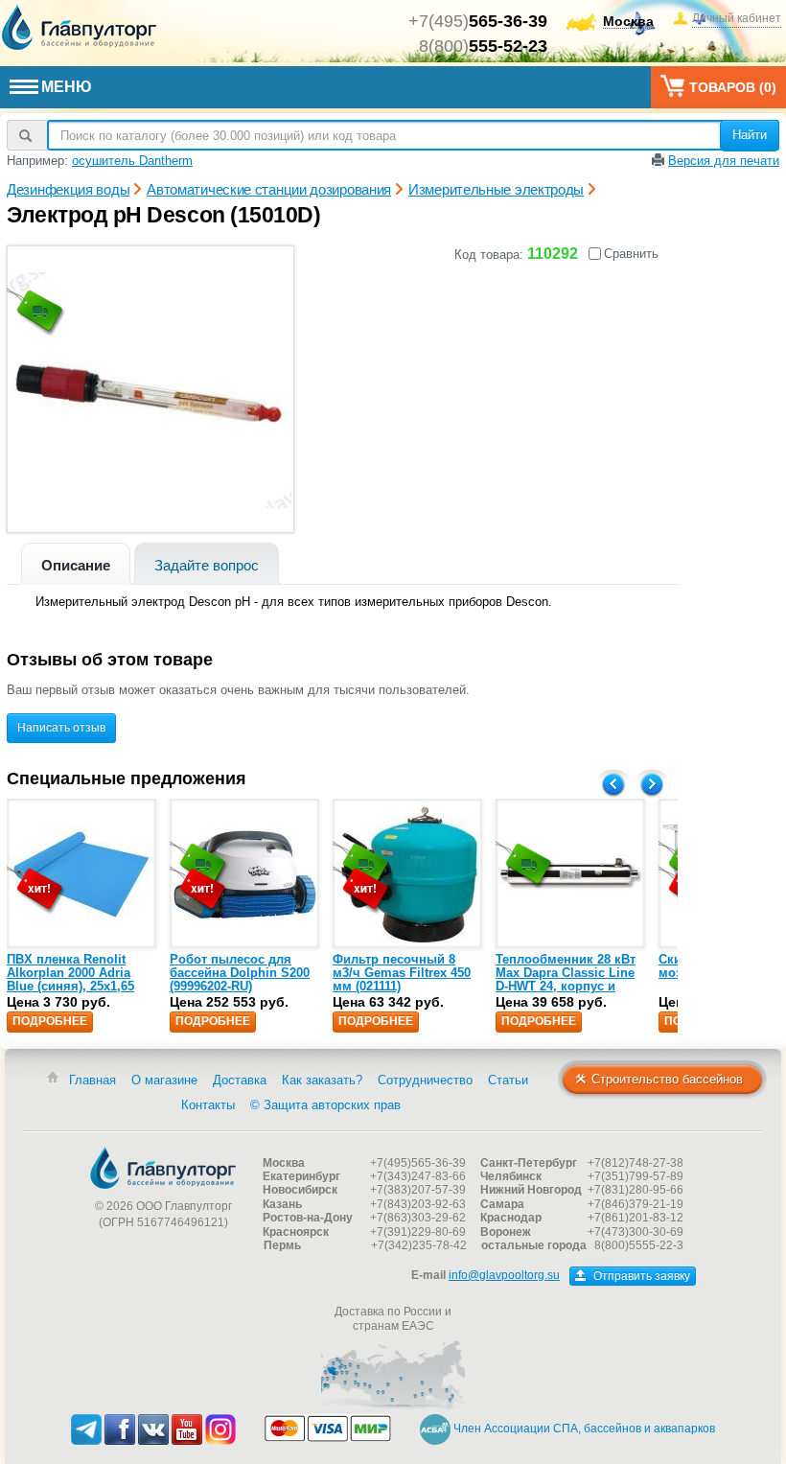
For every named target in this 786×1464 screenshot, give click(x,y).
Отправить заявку (640, 1276)
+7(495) (477, 21)
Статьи (508, 1080)
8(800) (483, 46)
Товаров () (732, 87)
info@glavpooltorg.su (504, 1275)
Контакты (208, 1105)
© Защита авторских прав (325, 1105)
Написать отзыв (61, 727)
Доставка (239, 1080)
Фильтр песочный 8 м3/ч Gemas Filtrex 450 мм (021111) (402, 973)
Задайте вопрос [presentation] (206, 565)
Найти (749, 135)
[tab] (75, 563)
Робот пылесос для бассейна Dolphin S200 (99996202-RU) (240, 973)
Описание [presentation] (75, 565)
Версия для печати (723, 160)
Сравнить (631, 253)
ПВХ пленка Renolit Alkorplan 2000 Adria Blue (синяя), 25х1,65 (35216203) (70, 980)
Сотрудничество (425, 1080)
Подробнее (49, 1021)
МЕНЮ (66, 87)
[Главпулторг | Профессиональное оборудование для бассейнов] (79, 28)
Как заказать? (322, 1080)
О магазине (164, 1080)
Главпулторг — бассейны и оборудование (163, 1168)
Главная (92, 1080)
